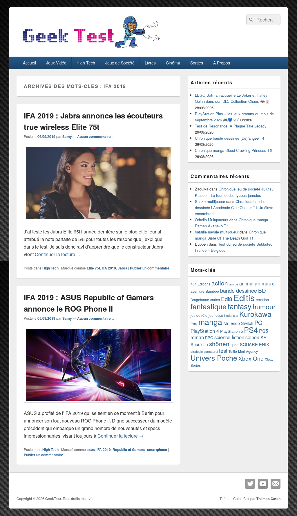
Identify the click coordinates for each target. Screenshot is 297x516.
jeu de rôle (199, 315)
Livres (150, 63)
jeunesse (216, 315)
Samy (67, 136)
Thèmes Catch (268, 498)
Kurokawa (255, 313)
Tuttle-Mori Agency (243, 351)
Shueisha (199, 344)
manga (210, 321)
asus (91, 449)
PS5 (263, 330)
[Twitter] (250, 484)
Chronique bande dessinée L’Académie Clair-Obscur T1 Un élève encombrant (234, 207)
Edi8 (226, 299)
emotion (262, 299)
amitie (233, 284)
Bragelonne (200, 299)
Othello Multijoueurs (211, 219)
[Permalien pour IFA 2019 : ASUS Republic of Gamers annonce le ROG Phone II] (98, 405)
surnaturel (211, 351)
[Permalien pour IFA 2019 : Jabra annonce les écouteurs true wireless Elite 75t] (98, 224)
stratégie (197, 351)
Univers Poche (214, 358)
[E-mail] (275, 484)
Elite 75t (93, 268)
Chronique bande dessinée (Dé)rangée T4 (229, 138)
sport (235, 344)
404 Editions (200, 283)
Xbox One (251, 358)
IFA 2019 (109, 268)
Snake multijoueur (210, 201)
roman (197, 337)
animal (246, 283)
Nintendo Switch (238, 323)
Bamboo (212, 291)
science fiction (229, 337)
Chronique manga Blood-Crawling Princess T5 (233, 150)
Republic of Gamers (129, 449)
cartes (215, 299)
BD (262, 290)
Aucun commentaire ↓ (95, 136)
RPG (209, 337)
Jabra (122, 268)
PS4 (251, 329)
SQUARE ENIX (254, 344)
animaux (264, 283)
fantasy (239, 306)
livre (194, 323)
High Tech (86, 63)
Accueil (29, 63)
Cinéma (173, 63)
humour (264, 306)
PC (258, 322)
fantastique (209, 306)
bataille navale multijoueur (216, 232)
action (219, 282)
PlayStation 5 (231, 331)
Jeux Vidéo (56, 63)
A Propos (221, 63)
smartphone (157, 449)
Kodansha (231, 315)
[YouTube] (263, 484)
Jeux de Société (120, 63)
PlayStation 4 (205, 330)
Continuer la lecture (58, 254)
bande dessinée (238, 290)
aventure (197, 291)
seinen (252, 337)
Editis (244, 297)
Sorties (196, 63)
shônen (219, 343)
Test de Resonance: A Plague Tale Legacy (231, 126)
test (223, 350)
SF (263, 337)
